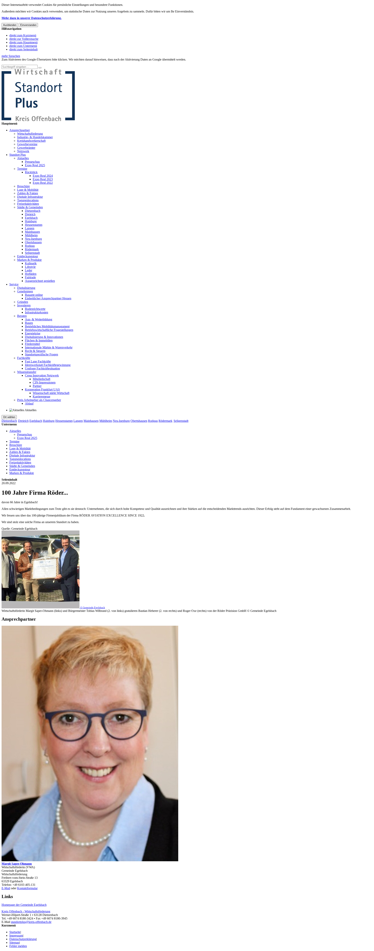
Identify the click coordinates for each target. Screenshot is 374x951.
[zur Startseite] (38, 120)
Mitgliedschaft (41, 379)
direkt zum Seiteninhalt (23, 49)
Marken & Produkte (29, 259)
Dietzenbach (32, 210)
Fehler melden (18, 946)
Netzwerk (23, 151)
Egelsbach (31, 217)
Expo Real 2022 (43, 182)
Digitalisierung (26, 287)
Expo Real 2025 (35, 165)
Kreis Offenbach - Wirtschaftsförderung (26, 911)
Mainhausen (32, 231)
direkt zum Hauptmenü (23, 42)
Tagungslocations (28, 200)
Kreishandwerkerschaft (31, 140)
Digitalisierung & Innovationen (44, 337)
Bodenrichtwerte (35, 309)
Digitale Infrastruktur (30, 196)
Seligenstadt (32, 252)
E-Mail (6, 888)
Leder (28, 270)
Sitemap (14, 942)
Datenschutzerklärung (22, 939)
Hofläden (30, 273)
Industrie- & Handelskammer (35, 137)
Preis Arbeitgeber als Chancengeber (39, 400)
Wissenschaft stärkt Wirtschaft (51, 393)
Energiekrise (32, 333)
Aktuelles (23, 158)
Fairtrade (30, 277)
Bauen (29, 323)
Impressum (16, 935)
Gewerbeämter (26, 147)
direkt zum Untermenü (23, 46)
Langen (29, 228)
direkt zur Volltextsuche (23, 38)
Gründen (22, 302)
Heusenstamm (33, 224)
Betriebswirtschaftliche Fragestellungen (49, 330)
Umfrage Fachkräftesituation (42, 368)
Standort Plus (17, 154)
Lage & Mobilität (27, 189)
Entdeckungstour (27, 256)
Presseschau (32, 161)
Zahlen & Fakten (27, 193)
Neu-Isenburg (33, 238)
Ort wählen (9, 417)
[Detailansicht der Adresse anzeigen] (90, 860)
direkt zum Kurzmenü (22, 35)
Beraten (22, 316)
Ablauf (29, 403)
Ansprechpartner (19, 130)
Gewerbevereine (27, 144)
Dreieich (30, 214)
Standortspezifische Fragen (41, 354)
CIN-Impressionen (44, 382)
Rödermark (32, 249)
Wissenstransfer (26, 372)
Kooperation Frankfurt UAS (42, 389)
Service (14, 284)
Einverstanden (28, 25)
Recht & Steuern (35, 351)
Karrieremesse (41, 396)
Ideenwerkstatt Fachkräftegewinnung (48, 365)
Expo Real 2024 (43, 175)
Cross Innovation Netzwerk (42, 375)
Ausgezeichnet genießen (40, 280)
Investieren (24, 305)
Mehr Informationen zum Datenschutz (25, 63)
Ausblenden (9, 25)
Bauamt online (34, 294)
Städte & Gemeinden (30, 207)
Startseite (14, 932)
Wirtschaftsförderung (30, 133)
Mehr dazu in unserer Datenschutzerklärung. (32, 18)
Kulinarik (31, 263)
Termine (22, 168)
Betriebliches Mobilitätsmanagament (47, 326)
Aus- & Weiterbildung (38, 319)
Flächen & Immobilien (39, 340)
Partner (37, 386)
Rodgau (30, 245)
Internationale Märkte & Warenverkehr (48, 347)
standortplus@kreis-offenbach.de (31, 922)
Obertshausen (33, 242)
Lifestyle (30, 266)
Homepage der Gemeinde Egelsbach (24, 904)
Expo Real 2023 (43, 179)
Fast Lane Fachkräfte (38, 361)
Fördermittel (32, 344)
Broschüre (23, 186)
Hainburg (31, 221)
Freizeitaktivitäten (28, 203)
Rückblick (31, 172)
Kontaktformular (27, 888)
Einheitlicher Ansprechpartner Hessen (48, 298)
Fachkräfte (23, 358)
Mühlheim (31, 235)
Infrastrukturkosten (36, 312)
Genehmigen (25, 291)
